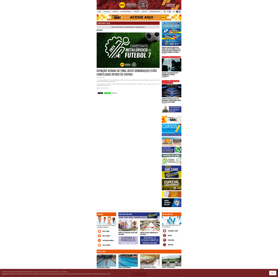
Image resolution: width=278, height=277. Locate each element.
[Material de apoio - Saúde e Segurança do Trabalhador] (171, 159)
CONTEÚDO (115, 11)
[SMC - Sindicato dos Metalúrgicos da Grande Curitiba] (134, 5)
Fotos (117, 27)
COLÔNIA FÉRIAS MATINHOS (103, 267)
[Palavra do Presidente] (171, 109)
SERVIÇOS (144, 11)
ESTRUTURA (107, 11)
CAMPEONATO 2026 (103, 23)
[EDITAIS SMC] (171, 194)
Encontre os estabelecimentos (150, 240)
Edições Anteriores (140, 27)
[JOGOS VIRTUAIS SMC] (171, 202)
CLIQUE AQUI (5, 273)
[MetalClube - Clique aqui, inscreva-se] (171, 141)
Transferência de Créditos (140, 217)
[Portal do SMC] (171, 119)
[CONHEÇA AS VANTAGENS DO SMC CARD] (128, 225)
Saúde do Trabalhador (175, 57)
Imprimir (115, 93)
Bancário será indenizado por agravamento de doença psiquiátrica (170, 74)
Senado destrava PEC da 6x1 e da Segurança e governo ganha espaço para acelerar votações (171, 100)
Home (113, 27)
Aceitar (273, 273)
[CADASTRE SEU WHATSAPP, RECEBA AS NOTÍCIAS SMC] (171, 149)
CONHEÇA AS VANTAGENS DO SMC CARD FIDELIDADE (127, 233)
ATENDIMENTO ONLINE (155, 11)
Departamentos (167, 214)
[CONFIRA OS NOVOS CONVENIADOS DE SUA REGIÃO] (150, 225)
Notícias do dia (165, 57)
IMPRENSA (136, 11)
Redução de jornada (174, 81)
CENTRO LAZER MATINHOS (124, 267)
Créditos (131, 217)
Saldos (126, 217)
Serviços (100, 214)
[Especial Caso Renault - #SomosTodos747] (171, 184)
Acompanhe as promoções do (128, 240)
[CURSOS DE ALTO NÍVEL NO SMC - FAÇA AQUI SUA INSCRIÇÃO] (171, 129)
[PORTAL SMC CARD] (171, 172)
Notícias (121, 27)
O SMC (99, 11)
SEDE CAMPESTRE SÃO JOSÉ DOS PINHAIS (148, 268)
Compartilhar (108, 93)
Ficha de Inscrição (129, 27)
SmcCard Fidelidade (125, 214)
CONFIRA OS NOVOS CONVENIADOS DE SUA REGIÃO (149, 233)
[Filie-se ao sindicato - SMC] (170, 5)
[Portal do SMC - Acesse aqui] (139, 17)
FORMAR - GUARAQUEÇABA (168, 267)
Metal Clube (101, 251)
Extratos (121, 217)
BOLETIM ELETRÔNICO (126, 11)
